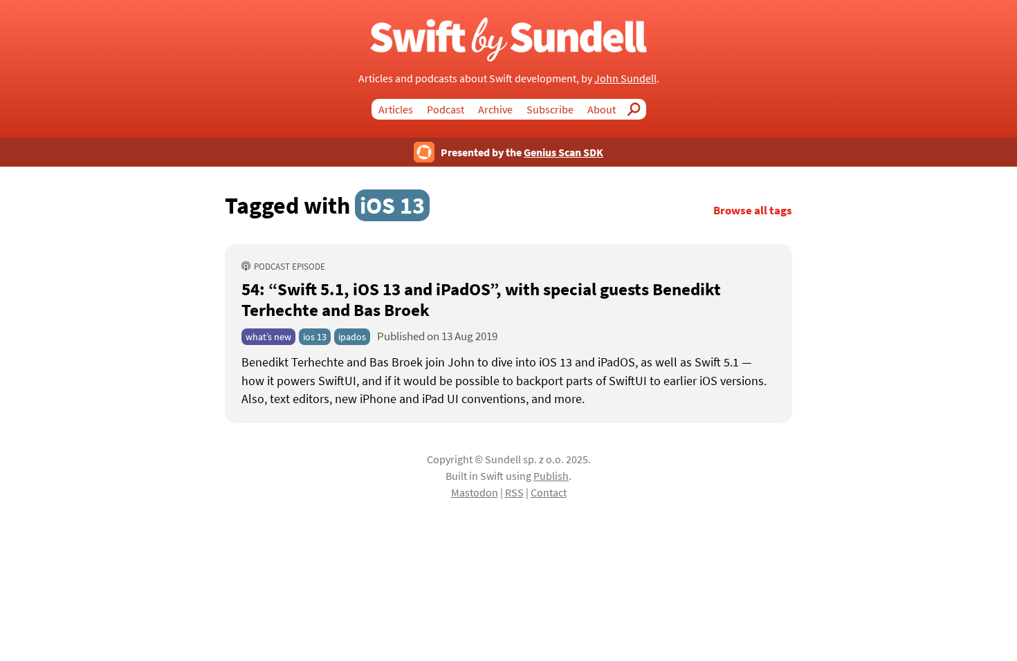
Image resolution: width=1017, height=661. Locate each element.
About (601, 109)
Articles (395, 109)
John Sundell (625, 78)
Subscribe (550, 109)
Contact (549, 492)
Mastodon (474, 492)
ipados (352, 336)
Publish (551, 476)
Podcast (445, 109)
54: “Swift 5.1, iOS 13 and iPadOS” (481, 299)
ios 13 (315, 336)
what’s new (268, 336)
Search (638, 109)
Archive (495, 109)
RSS (514, 492)
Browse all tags (752, 210)
